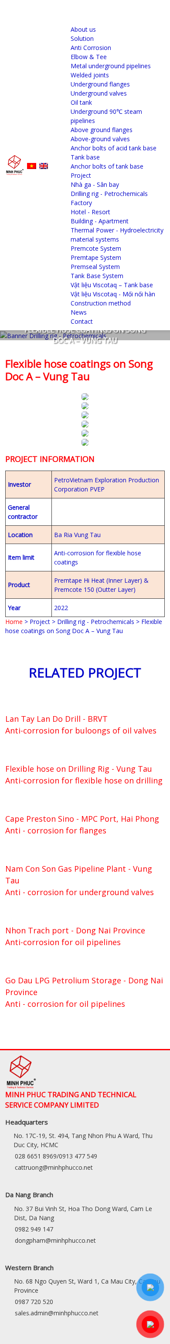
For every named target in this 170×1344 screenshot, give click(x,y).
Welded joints (90, 75)
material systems (95, 239)
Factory (81, 203)
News (79, 312)
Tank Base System (97, 276)
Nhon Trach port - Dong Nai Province (75, 930)
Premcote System (96, 248)
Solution (82, 38)
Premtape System (96, 257)
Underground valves (99, 93)
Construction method (101, 303)
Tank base (85, 157)
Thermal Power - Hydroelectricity (117, 230)
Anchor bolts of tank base (107, 166)
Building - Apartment (100, 221)
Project (81, 175)
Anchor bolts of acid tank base (113, 148)
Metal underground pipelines (111, 66)
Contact (82, 321)
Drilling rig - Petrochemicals (109, 193)
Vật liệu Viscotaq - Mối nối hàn (113, 294)
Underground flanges (100, 84)
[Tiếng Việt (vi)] (31, 165)
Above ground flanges (102, 130)
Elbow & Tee (89, 57)
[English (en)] (43, 165)
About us (83, 29)
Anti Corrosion (91, 47)
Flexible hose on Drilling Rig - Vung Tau (78, 768)
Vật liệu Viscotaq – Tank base (112, 285)
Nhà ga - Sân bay (95, 184)
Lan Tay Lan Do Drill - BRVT (56, 718)
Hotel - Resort (90, 212)
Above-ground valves (100, 139)
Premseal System (95, 266)
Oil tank (81, 102)
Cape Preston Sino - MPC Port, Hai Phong (82, 818)
